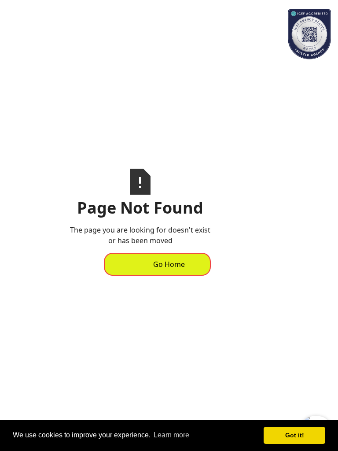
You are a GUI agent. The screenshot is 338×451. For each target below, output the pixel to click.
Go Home (169, 264)
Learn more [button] (171, 435)
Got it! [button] (294, 435)
